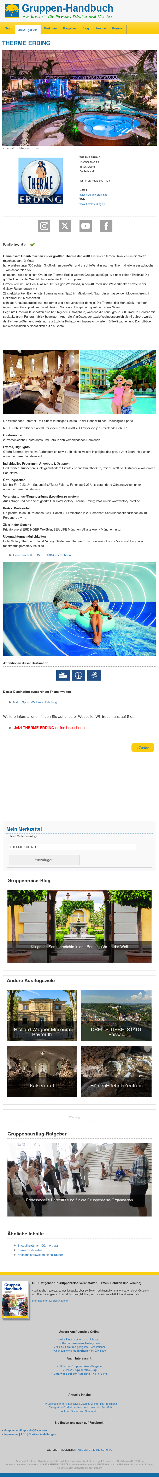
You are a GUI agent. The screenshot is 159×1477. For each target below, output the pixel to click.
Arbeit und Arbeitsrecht (27, 1461)
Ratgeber (69, 28)
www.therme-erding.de (92, 204)
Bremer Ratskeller (29, 1250)
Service (100, 28)
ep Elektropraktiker (59, 1461)
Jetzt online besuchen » (49, 727)
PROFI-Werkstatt (106, 1464)
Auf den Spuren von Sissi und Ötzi (81, 1411)
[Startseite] (79, 11)
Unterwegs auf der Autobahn (87, 1467)
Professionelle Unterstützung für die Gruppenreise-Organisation (79, 1199)
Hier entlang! (81, 1373)
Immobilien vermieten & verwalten (21, 1464)
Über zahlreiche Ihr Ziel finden (80, 1350)
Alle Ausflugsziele (80, 1343)
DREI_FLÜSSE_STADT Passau (116, 1031)
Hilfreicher (81, 1366)
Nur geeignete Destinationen (81, 1347)
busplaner (44, 1461)
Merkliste (50, 28)
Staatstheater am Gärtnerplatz (37, 1245)
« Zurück (142, 747)
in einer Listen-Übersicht (80, 1339)
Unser (81, 1370)
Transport (149, 1464)
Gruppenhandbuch (79, 1461)
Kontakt (117, 28)
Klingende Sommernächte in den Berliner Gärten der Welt (79, 946)
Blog (85, 28)
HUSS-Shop (137, 1461)
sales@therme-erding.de (93, 194)
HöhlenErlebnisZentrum (116, 1085)
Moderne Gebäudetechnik (84, 1464)
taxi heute (139, 1464)
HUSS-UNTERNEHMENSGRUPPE (94, 1449)
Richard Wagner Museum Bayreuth (42, 1031)
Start (8, 28)
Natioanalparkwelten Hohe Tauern (40, 1254)
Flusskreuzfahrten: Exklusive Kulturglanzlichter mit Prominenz (81, 1404)
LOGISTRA (64, 1464)
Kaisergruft (42, 1085)
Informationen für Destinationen (50, 1301)
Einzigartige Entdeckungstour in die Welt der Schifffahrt (81, 1407)
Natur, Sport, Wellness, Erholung (35, 702)
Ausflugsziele (27, 30)
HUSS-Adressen (122, 1461)
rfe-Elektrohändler (125, 1464)
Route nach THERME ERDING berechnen (42, 555)
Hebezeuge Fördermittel (101, 1461)
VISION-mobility (65, 1467)
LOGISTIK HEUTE (48, 1464)
